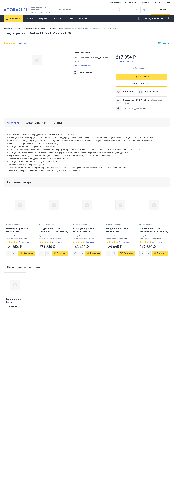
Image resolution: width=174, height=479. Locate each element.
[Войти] (129, 10)
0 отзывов (21, 43)
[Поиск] (120, 10)
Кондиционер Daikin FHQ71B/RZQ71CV (15, 301)
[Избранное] (143, 10)
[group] (160, 10)
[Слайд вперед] (165, 182)
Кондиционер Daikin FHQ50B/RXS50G (117, 230)
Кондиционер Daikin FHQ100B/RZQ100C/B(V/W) (153, 230)
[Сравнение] (136, 10)
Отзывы (167, 2)
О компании (115, 2)
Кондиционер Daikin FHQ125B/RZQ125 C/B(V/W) (53, 230)
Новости (156, 2)
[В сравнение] (14, 253)
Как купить (42, 18)
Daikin (83, 61)
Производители (131, 2)
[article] (20, 222)
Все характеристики (83, 65)
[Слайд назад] (155, 182)
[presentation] (20, 222)
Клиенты (145, 2)
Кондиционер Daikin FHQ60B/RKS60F (83, 230)
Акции (30, 18)
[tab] (13, 122)
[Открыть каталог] (7, 19)
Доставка (57, 18)
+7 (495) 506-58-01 (152, 18)
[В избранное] (8, 253)
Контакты (84, 18)
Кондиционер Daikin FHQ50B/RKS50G (17, 230)
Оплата (70, 18)
